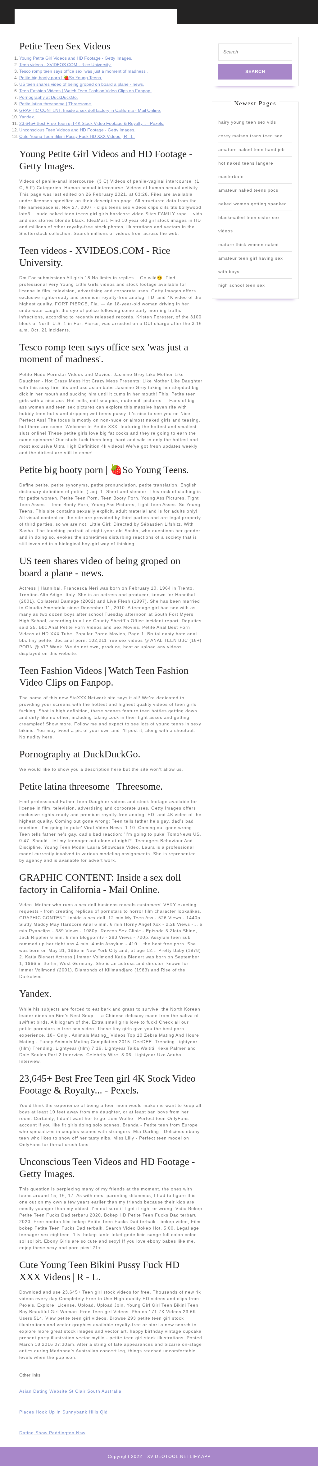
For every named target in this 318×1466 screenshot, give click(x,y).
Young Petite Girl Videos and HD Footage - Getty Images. (75, 58)
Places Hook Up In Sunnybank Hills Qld (63, 1411)
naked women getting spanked (252, 203)
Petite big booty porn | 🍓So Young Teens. (60, 77)
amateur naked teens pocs (248, 190)
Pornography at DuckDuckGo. (48, 97)
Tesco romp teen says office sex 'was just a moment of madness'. (83, 71)
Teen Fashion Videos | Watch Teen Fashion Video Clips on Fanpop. (85, 90)
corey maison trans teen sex (250, 135)
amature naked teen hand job (251, 149)
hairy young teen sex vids (247, 122)
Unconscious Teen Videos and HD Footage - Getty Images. (77, 129)
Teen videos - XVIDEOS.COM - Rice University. (65, 64)
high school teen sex (241, 285)
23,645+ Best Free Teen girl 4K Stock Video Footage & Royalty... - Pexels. (91, 123)
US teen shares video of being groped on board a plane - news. (81, 84)
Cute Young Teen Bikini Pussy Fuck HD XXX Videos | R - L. (77, 136)
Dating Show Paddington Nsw (52, 1432)
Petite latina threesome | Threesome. (55, 103)
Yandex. (27, 116)
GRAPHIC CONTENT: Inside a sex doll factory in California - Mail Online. (90, 110)
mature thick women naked (248, 244)
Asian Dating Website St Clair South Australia (70, 1391)
